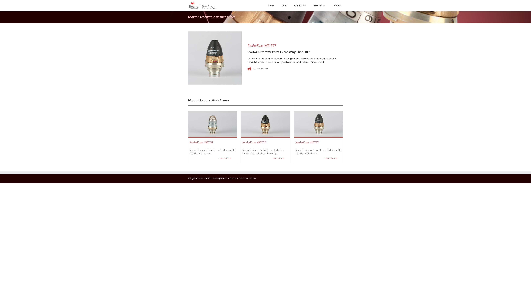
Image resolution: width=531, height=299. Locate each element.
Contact (337, 5)
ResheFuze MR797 (307, 142)
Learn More (224, 158)
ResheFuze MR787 (254, 142)
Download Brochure (261, 68)
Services (318, 5)
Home (271, 5)
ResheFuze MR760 (201, 142)
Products (299, 5)
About (284, 5)
